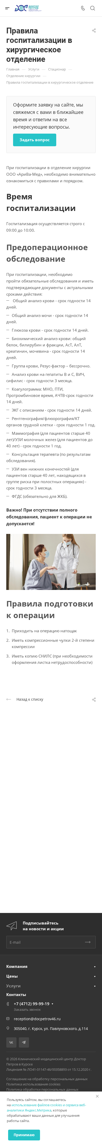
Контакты (16, 994)
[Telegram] (24, 1042)
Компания (16, 966)
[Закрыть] (97, 1096)
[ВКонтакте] (11, 1042)
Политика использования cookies (33, 1084)
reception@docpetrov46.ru (37, 1018)
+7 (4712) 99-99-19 (31, 1003)
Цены (12, 976)
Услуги (13, 985)
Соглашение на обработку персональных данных (47, 1079)
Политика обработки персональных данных (42, 1089)
